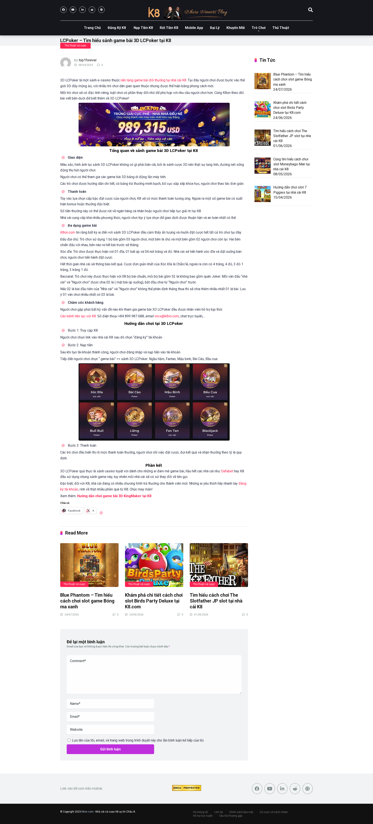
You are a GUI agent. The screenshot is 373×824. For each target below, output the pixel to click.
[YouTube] (73, 9)
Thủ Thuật (280, 28)
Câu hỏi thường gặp (230, 815)
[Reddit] (92, 9)
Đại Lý (215, 28)
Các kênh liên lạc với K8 (78, 316)
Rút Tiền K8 (169, 28)
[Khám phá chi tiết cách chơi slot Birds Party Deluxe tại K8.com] (154, 565)
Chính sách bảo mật (241, 812)
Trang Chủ (92, 28)
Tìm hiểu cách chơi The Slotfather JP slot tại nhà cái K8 (216, 600)
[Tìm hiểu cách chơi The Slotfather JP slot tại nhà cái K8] (219, 565)
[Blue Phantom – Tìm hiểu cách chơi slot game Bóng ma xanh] (89, 565)
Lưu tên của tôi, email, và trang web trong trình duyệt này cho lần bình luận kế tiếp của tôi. (138, 740)
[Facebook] (63, 9)
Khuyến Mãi (235, 28)
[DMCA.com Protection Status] (186, 790)
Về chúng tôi (200, 812)
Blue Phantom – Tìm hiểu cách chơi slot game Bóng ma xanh (87, 600)
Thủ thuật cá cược (75, 45)
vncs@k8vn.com (167, 316)
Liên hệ (218, 812)
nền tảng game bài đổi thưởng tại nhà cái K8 (153, 80)
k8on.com (87, 811)
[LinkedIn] (82, 9)
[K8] (186, 12)
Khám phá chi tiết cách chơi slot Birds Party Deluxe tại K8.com (154, 600)
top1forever (88, 60)
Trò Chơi (259, 28)
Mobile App (194, 28)
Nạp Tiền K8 (143, 28)
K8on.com (67, 232)
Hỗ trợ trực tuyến (203, 815)
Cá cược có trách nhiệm (274, 812)
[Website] (101, 9)
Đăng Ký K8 (117, 28)
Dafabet (227, 471)
